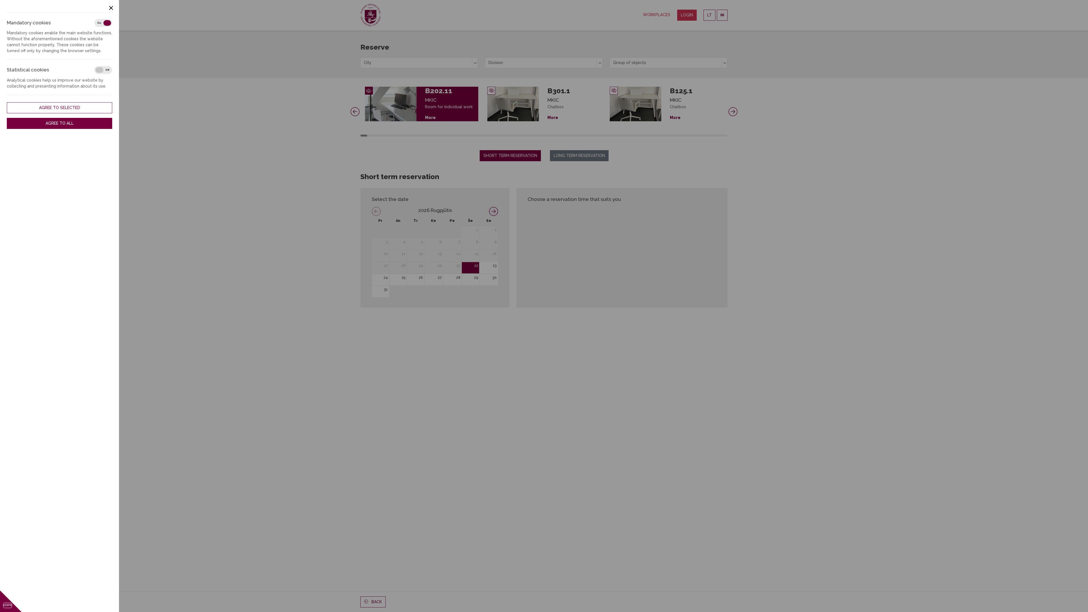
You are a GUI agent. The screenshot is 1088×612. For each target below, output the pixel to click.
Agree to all (60, 123)
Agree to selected (59, 107)
